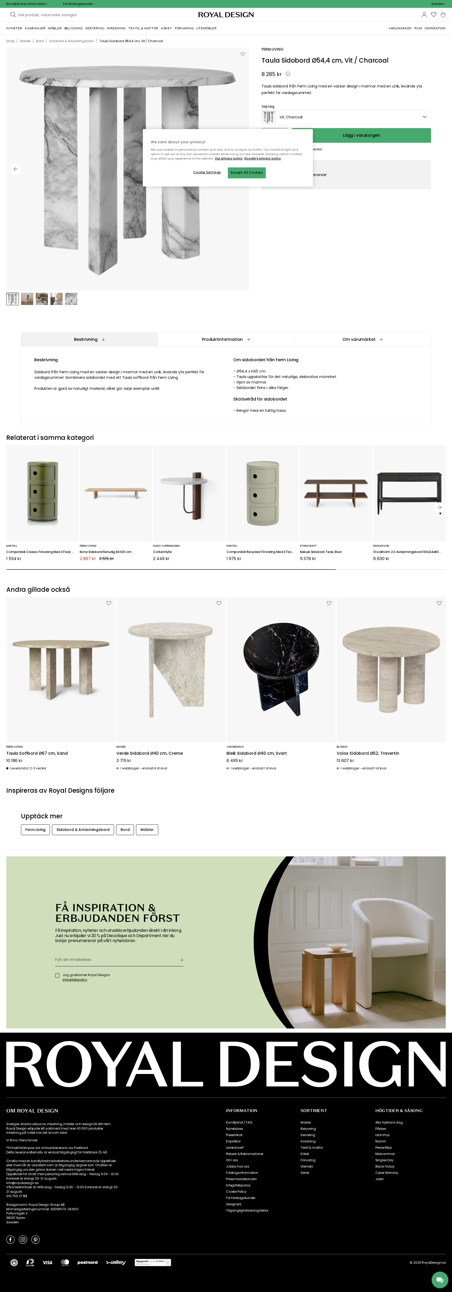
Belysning (308, 1128)
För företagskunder (240, 1198)
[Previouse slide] (15, 169)
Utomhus (382, 1135)
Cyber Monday (386, 1172)
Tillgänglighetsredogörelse (247, 1210)
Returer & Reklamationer (244, 1154)
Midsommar (385, 1154)
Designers (233, 1204)
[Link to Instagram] (23, 1239)
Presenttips (383, 1147)
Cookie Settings (207, 172)
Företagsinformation (242, 1172)
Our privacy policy (229, 158)
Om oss (232, 1160)
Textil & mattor (312, 1147)
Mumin (380, 1141)
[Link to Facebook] (10, 1239)
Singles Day (384, 1160)
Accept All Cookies (247, 173)
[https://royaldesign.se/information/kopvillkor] (153, 1262)
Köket (305, 1154)
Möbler (306, 1122)
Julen (379, 1179)
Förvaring (308, 1160)
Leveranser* (235, 1147)
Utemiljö (307, 1166)
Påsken (380, 1128)
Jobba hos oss (237, 1166)
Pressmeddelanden (241, 1179)
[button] (438, 4)
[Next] (439, 507)
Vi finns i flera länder (21, 1140)
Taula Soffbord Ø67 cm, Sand (37, 753)
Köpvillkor (233, 1141)
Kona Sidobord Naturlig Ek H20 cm (106, 552)
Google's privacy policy (262, 158)
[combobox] (438, 4)
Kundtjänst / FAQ (239, 1122)
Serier (305, 1172)
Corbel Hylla (162, 552)
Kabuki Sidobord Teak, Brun (321, 552)
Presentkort (234, 1135)
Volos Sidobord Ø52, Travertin (368, 753)
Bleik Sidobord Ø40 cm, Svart (257, 753)
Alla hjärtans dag (389, 1122)
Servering (308, 1135)
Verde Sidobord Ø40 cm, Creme (149, 753)
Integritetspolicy (238, 1185)
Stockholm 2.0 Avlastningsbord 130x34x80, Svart (409, 552)
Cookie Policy (236, 1191)
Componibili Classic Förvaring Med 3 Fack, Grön (42, 552)
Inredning (308, 1141)
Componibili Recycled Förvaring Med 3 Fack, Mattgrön (263, 552)
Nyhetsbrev (234, 1128)
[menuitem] (14, 28)
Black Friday (384, 1166)
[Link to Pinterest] (35, 1239)
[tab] (89, 339)
